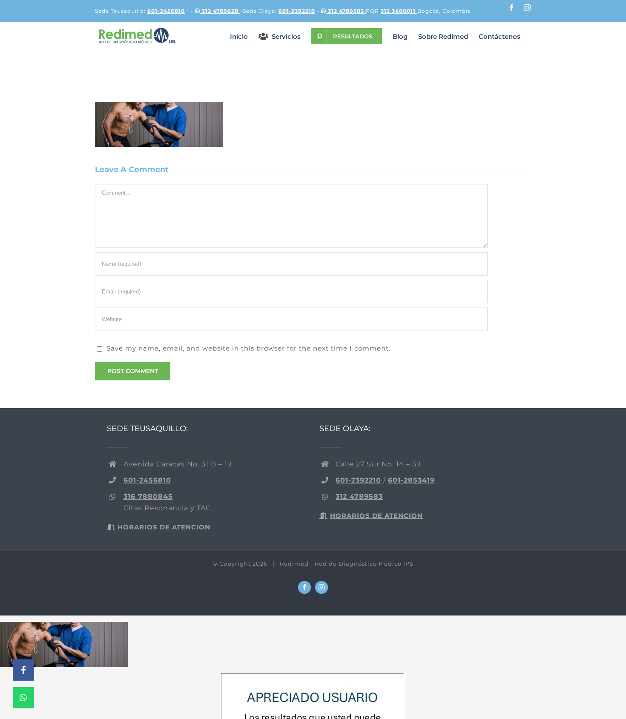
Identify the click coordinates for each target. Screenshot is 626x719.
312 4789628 (220, 11)
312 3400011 (399, 11)
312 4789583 (346, 11)
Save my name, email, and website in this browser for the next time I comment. (248, 348)
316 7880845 (148, 496)
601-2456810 (166, 11)
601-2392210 (297, 11)
